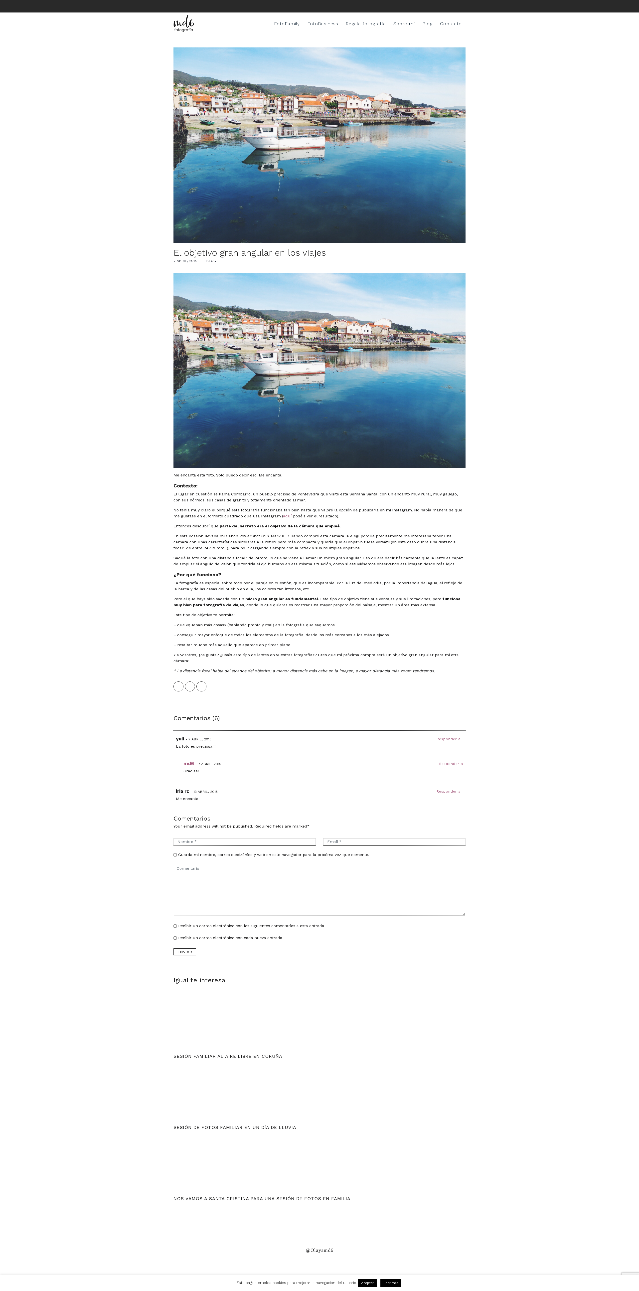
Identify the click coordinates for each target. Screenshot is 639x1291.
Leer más (390, 1283)
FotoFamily (287, 23)
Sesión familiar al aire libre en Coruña (227, 1056)
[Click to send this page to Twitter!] (190, 686)
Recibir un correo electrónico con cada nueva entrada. (230, 937)
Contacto (451, 23)
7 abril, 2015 (185, 261)
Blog (428, 23)
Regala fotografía (366, 23)
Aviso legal (241, 1264)
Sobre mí (404, 23)
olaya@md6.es (276, 1264)
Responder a (449, 739)
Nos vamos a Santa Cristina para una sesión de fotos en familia (261, 1198)
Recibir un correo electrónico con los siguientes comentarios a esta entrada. (251, 925)
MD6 (188, 763)
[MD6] (183, 23)
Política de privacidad (197, 1264)
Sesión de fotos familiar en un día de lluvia (234, 1127)
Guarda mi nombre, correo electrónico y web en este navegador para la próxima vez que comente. (273, 854)
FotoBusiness (322, 23)
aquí (288, 516)
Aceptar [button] (367, 1283)
